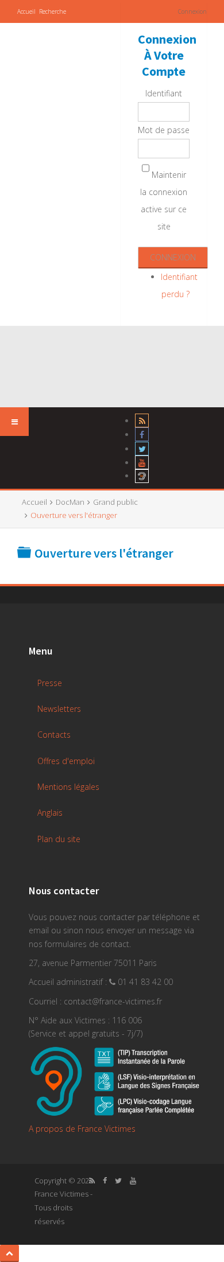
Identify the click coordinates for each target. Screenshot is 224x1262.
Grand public (115, 502)
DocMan (70, 502)
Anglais (50, 812)
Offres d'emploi (66, 760)
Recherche (52, 11)
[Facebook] (142, 434)
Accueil (26, 11)
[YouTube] (142, 462)
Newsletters (59, 708)
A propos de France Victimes (82, 1128)
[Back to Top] (9, 1253)
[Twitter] (142, 448)
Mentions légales (68, 786)
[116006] (142, 475)
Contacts (54, 734)
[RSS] (142, 420)
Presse (49, 682)
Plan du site (58, 838)
